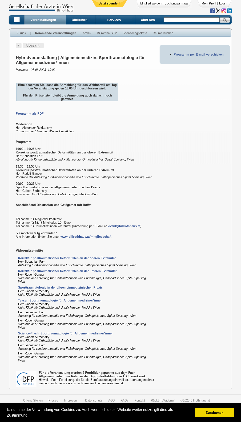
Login (222, 3)
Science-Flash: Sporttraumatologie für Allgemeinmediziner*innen (65, 333)
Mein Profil (208, 3)
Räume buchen (163, 33)
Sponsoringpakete (135, 33)
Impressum (71, 400)
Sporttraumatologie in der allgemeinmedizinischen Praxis (60, 287)
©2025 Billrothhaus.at (195, 400)
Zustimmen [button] (215, 412)
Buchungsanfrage (176, 3)
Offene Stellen (33, 400)
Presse (53, 400)
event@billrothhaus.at (124, 226)
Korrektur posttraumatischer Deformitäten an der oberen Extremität (67, 258)
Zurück (21, 33)
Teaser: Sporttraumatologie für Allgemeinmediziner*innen (60, 300)
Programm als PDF (30, 113)
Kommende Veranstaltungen (55, 33)
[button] (30, 416)
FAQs (125, 400)
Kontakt (139, 400)
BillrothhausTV (107, 33)
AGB (111, 400)
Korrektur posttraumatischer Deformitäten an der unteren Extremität (67, 271)
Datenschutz (93, 400)
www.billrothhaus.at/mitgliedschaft (85, 236)
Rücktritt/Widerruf (163, 400)
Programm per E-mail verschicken (199, 54)
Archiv (87, 33)
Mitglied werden (150, 3)
